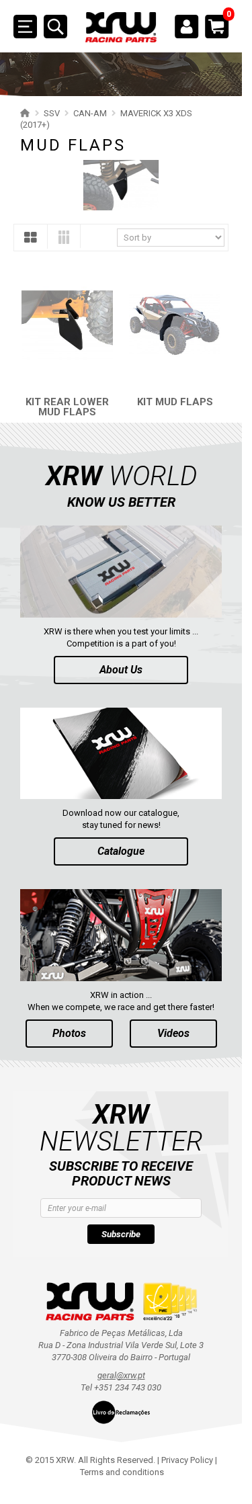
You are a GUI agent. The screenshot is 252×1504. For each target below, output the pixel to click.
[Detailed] (63, 239)
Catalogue (120, 851)
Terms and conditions (122, 1472)
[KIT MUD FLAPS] (174, 324)
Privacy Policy (187, 1460)
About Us (120, 669)
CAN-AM (90, 113)
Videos (173, 1033)
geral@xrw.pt (121, 1375)
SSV (52, 113)
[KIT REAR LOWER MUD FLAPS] (67, 324)
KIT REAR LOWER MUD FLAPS (67, 407)
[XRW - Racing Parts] (121, 27)
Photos (69, 1033)
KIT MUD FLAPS (175, 402)
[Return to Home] (23, 113)
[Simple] (30, 240)
